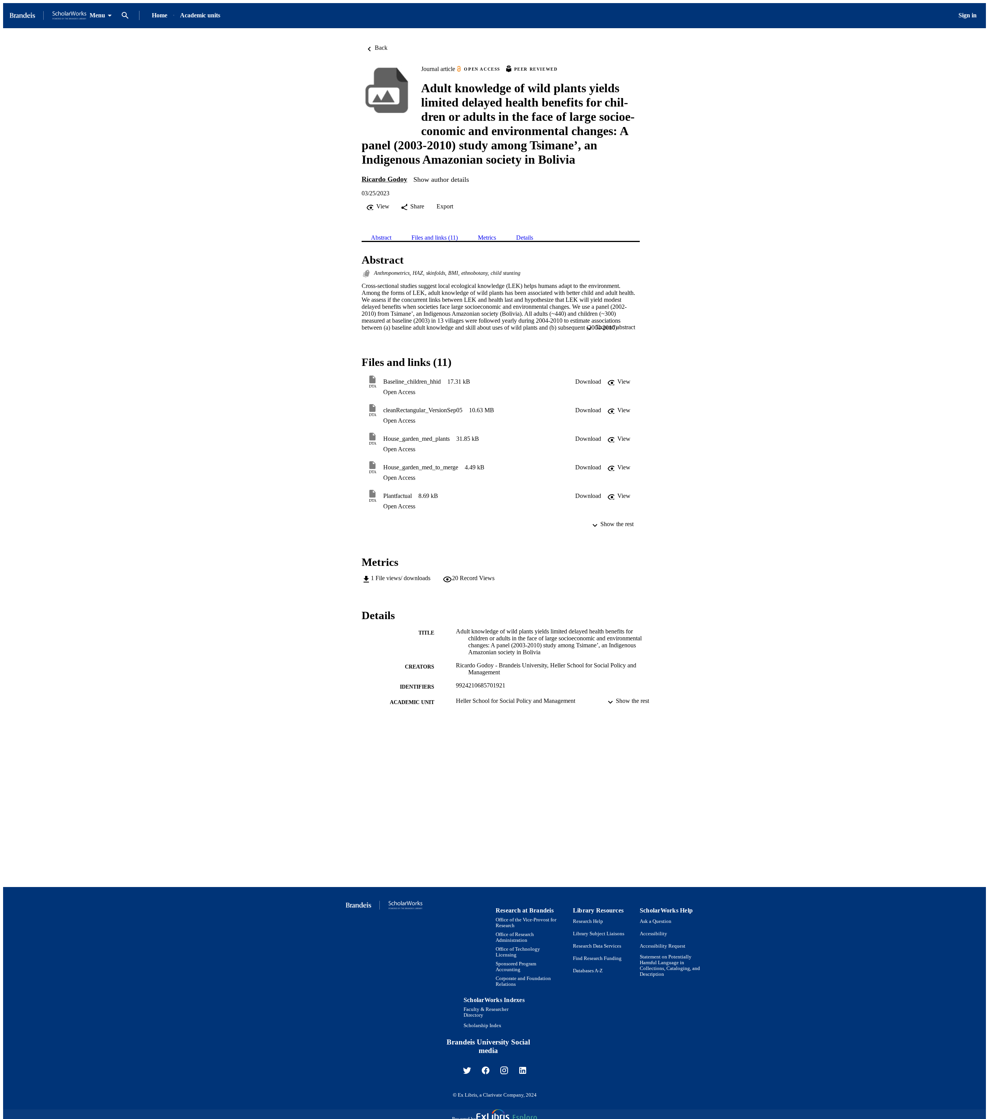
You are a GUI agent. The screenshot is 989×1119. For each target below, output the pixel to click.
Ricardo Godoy (384, 179)
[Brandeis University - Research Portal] (48, 15)
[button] (588, 381)
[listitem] (467, 1070)
